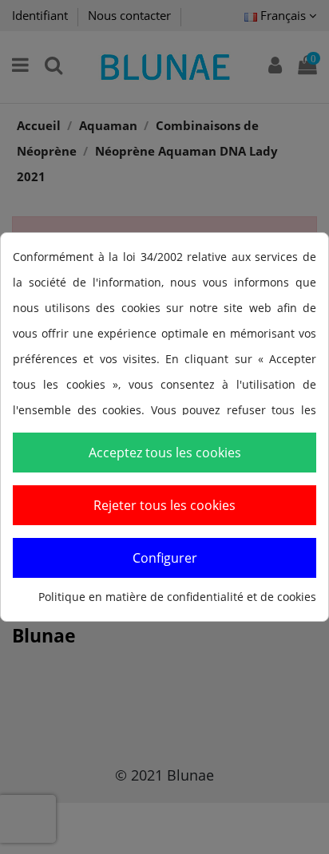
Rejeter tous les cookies (164, 505)
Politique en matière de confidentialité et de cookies (177, 596)
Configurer (165, 558)
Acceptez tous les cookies (165, 452)
